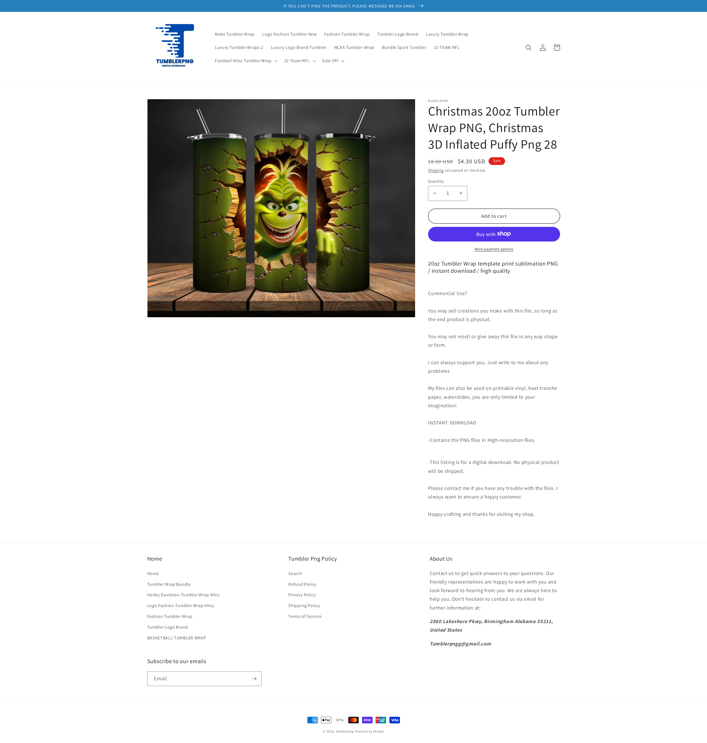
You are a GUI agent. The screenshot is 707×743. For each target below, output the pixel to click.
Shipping (436, 169)
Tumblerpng (345, 731)
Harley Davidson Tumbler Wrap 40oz (183, 595)
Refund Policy (302, 584)
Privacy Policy (302, 595)
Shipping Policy (304, 605)
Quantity (436, 180)
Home (153, 573)
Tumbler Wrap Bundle (169, 584)
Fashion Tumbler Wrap (169, 616)
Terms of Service (304, 616)
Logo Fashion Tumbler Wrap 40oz (180, 605)
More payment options (494, 248)
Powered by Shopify (369, 731)
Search (295, 573)
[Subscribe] (254, 678)
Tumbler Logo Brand (167, 627)
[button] (245, 60)
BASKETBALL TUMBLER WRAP (176, 638)
